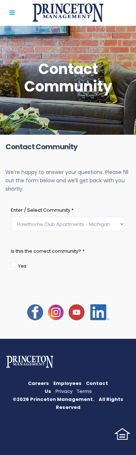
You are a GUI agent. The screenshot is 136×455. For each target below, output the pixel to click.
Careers (38, 383)
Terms (84, 391)
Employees (67, 383)
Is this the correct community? (48, 251)
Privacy (64, 391)
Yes (22, 266)
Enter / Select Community (42, 210)
